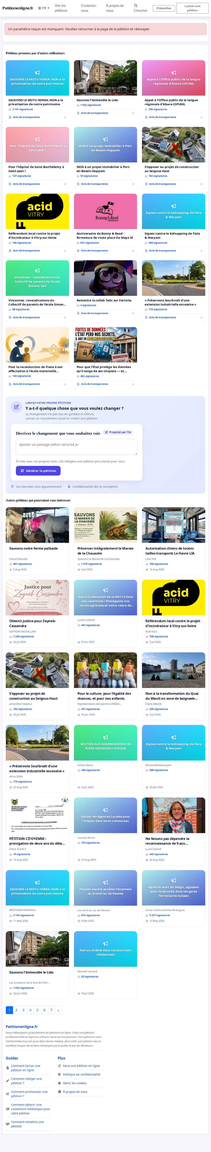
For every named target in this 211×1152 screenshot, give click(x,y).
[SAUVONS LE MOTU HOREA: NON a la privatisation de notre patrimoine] (37, 91)
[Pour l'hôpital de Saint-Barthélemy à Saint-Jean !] (37, 158)
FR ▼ (46, 8)
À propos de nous (115, 8)
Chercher (140, 10)
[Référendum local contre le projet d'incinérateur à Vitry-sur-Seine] (37, 224)
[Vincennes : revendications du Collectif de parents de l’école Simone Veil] (37, 291)
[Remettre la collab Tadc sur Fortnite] (105, 289)
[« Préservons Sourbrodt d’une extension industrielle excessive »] (173, 291)
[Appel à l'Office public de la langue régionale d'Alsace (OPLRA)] (173, 91)
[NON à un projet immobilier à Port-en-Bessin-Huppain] (105, 158)
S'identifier (163, 8)
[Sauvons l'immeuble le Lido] (105, 89)
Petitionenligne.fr (17, 8)
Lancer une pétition (192, 8)
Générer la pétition (41, 471)
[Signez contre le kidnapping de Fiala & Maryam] (173, 224)
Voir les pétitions (61, 8)
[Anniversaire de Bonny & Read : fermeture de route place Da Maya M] (105, 225)
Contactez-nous (89, 8)
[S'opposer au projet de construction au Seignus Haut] (173, 158)
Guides (12, 1058)
